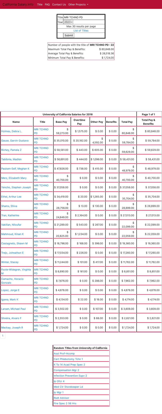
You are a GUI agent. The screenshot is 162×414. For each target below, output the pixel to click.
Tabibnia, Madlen (11, 159)
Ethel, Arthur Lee (11, 196)
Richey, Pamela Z (11, 149)
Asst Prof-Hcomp (64, 353)
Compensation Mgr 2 (66, 370)
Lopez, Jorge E (10, 290)
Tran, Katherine (10, 215)
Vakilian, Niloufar (11, 224)
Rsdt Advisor (61, 397)
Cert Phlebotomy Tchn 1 (68, 359)
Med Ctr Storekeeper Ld (68, 386)
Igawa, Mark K (9, 299)
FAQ (47, 4)
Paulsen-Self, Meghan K (15, 168)
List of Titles (81, 30)
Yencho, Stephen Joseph (16, 187)
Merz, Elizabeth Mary (14, 178)
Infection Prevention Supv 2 (70, 375)
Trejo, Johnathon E (12, 252)
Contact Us (59, 4)
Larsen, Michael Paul (13, 308)
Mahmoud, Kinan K (12, 234)
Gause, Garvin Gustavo (15, 140)
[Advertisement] (81, 87)
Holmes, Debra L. (11, 131)
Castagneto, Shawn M (14, 243)
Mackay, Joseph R (12, 327)
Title (39, 4)
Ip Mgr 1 (58, 392)
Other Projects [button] (77, 4)
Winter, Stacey (10, 262)
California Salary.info (18, 4)
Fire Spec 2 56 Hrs (65, 403)
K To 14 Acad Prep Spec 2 (69, 364)
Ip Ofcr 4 (59, 381)
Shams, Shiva (9, 206)
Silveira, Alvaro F (11, 318)
